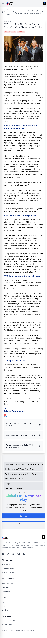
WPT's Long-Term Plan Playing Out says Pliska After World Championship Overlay (30, 12)
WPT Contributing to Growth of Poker (21, 474)
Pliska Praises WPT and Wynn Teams (20, 469)
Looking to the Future (14, 478)
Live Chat (5, 610)
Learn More (23, 524)
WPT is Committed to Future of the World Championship (24, 464)
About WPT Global (8, 583)
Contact (4, 602)
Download (23, 517)
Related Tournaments (14, 488)
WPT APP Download (9, 565)
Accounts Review (8, 573)
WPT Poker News (8, 12)
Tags (8, 484)
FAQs (3, 606)
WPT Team (5, 587)
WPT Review (6, 591)
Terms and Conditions (10, 621)
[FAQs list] (23, 416)
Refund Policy (7, 625)
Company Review (8, 569)
